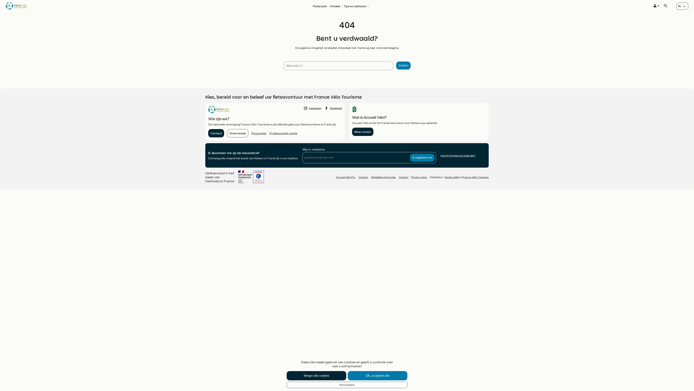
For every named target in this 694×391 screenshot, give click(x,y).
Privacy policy (419, 177)
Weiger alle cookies (316, 375)
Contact (216, 133)
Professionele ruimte (283, 133)
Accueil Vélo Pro (345, 177)
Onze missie (237, 133)
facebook (336, 108)
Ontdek (335, 6)
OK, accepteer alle (377, 375)
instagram (315, 108)
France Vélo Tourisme (476, 177)
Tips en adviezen (355, 6)
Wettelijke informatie (383, 177)
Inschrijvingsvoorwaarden (457, 155)
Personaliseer (347, 384)
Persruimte (258, 133)
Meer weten (362, 132)
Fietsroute (320, 6)
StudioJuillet (452, 177)
